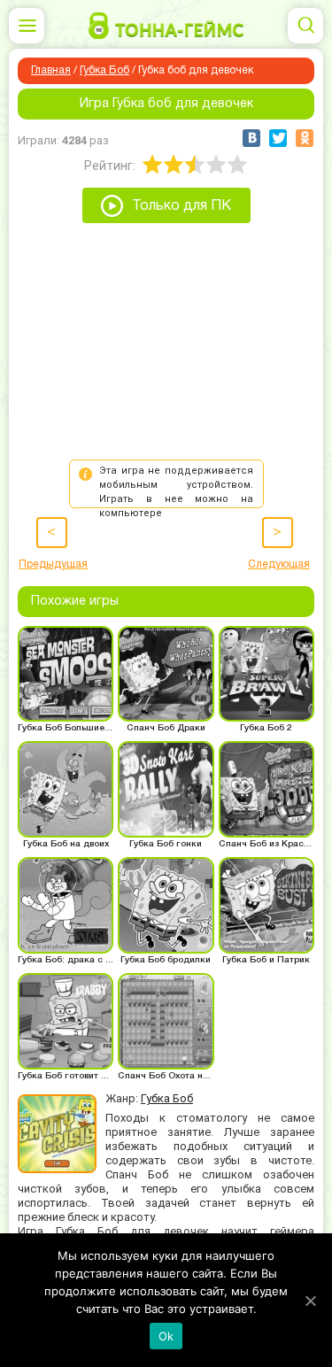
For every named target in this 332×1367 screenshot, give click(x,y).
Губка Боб (104, 70)
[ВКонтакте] (251, 138)
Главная (51, 70)
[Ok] (310, 1300)
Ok (166, 1336)
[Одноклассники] (304, 138)
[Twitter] (278, 138)
